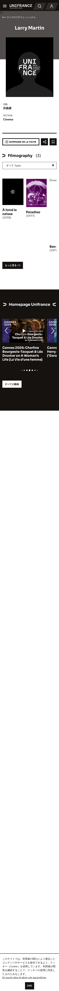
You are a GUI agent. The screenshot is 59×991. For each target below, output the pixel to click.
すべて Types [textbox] (13, 165)
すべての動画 (12, 384)
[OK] (29, 985)
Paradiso (33, 212)
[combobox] (29, 165)
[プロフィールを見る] (51, 6)
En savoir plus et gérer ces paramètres (24, 977)
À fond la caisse (9, 212)
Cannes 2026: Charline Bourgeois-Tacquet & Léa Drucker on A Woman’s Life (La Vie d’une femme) (22, 354)
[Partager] (44, 141)
